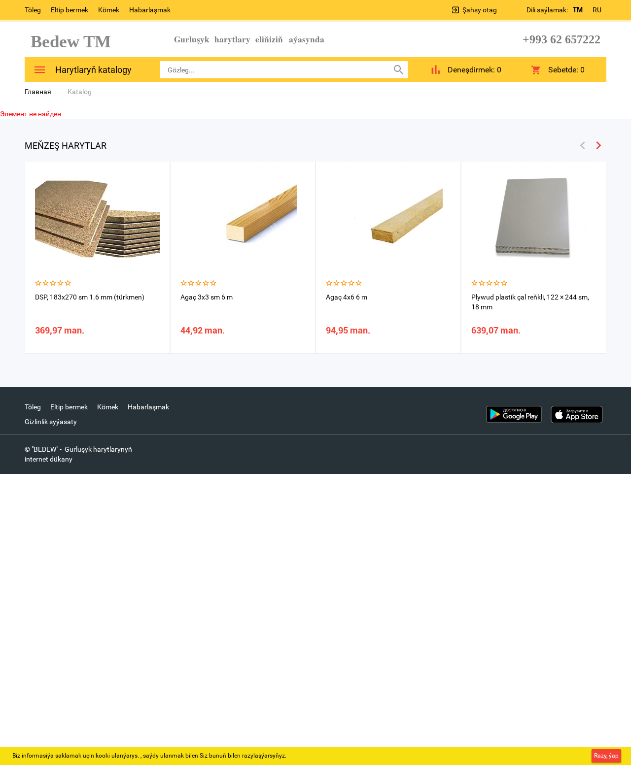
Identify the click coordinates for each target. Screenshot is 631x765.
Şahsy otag (479, 10)
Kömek (108, 10)
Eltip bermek (69, 10)
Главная (38, 92)
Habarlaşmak (150, 10)
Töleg (33, 10)
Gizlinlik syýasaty (51, 422)
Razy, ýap (606, 755)
